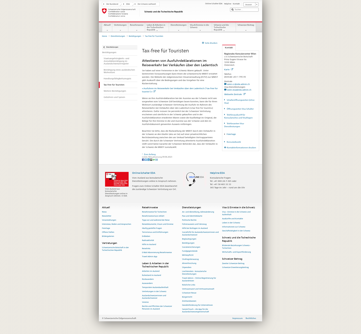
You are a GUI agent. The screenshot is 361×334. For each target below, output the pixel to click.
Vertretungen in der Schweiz (154, 291)
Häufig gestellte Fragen (152, 228)
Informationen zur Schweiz (233, 227)
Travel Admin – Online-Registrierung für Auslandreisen (199, 279)
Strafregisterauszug (190, 259)
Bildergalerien (108, 236)
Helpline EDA (217, 173)
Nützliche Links (188, 285)
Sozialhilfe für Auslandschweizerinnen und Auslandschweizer (200, 233)
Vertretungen (120, 25)
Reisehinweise (136, 25)
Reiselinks (146, 248)
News (104, 212)
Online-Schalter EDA (143, 173)
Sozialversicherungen (191, 247)
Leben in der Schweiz (231, 223)
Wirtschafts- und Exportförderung (236, 252)
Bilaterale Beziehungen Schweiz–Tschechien (236, 246)
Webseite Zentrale (233, 94)
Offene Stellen (108, 232)
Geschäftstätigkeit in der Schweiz (236, 231)
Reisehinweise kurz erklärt (153, 216)
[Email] (156, 159)
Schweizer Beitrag (246, 25)
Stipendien (186, 267)
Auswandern (147, 283)
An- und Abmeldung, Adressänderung (198, 212)
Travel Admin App (149, 257)
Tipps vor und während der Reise (156, 220)
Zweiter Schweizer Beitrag (233, 263)
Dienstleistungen (179, 25)
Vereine (145, 302)
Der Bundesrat (112, 4)
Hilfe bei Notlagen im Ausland (195, 228)
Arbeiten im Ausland (150, 271)
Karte (227, 69)
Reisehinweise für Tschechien (154, 212)
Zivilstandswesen (189, 301)
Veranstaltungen (109, 220)
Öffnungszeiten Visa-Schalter (240, 109)
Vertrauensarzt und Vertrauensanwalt (198, 289)
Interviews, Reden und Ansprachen (116, 224)
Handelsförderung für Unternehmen (197, 305)
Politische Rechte (189, 220)
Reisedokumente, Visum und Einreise (157, 224)
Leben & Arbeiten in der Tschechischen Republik (156, 27)
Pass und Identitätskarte (192, 216)
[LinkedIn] (148, 159)
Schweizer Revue (189, 293)
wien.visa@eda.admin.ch (239, 89)
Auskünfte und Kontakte (232, 219)
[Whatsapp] (154, 159)
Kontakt (227, 47)
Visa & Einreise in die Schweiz (199, 26)
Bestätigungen (135, 36)
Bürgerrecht (187, 297)
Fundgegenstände (189, 251)
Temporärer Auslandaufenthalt (155, 287)
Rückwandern (148, 279)
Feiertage (231, 134)
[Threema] (151, 159)
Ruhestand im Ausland (151, 275)
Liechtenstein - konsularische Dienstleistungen (194, 272)
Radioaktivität (148, 240)
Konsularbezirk (233, 142)
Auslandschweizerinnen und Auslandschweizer (154, 296)
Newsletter (106, 216)
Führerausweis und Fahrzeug (194, 224)
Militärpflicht (187, 255)
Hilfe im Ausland (149, 244)
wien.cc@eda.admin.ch (238, 84)
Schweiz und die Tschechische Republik (221, 27)
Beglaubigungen (189, 239)
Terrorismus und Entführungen (155, 232)
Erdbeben (146, 236)
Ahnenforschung (189, 263)
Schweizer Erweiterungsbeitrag (235, 267)
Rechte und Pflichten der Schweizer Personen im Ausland (157, 307)
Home (104, 36)
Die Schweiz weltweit (147, 4)
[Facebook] (143, 159)
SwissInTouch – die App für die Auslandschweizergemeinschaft (195, 310)
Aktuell (107, 25)
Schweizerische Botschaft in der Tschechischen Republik (115, 249)
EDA (128, 4)
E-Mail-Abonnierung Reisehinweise (157, 252)
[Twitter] (146, 159)
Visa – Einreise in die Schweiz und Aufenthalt (236, 213)
